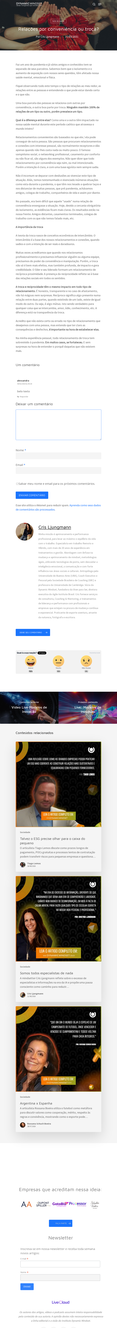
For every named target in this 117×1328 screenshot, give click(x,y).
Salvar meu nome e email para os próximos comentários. (57, 484)
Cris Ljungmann (50, 36)
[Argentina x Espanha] (58, 1069)
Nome (21, 450)
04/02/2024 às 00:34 (24, 384)
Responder (24, 396)
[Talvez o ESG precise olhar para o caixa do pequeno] (58, 807)
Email (20, 465)
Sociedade (58, 21)
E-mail (24, 1258)
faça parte (61, 1223)
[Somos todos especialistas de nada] (58, 939)
